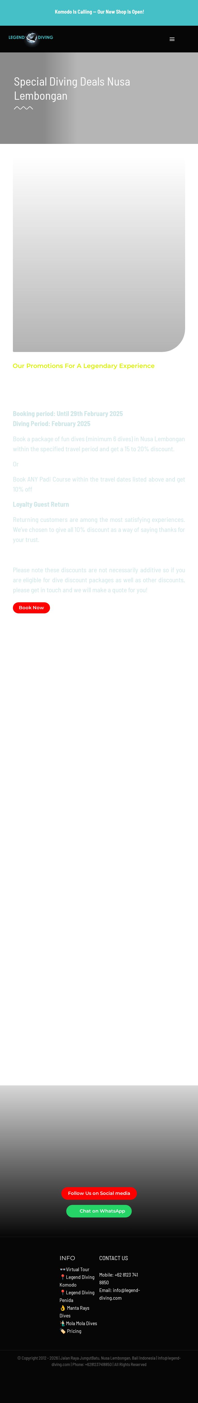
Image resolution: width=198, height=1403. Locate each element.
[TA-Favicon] (88, 1375)
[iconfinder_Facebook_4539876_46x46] (64, 1375)
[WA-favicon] (112, 1375)
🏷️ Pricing (70, 1331)
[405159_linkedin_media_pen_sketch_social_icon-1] (122, 1376)
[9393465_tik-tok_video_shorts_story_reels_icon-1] (133, 1375)
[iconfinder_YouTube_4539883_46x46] (76, 1375)
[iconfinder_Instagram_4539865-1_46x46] (100, 1375)
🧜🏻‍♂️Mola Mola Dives (78, 1323)
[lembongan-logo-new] (31, 33)
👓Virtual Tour (74, 1269)
